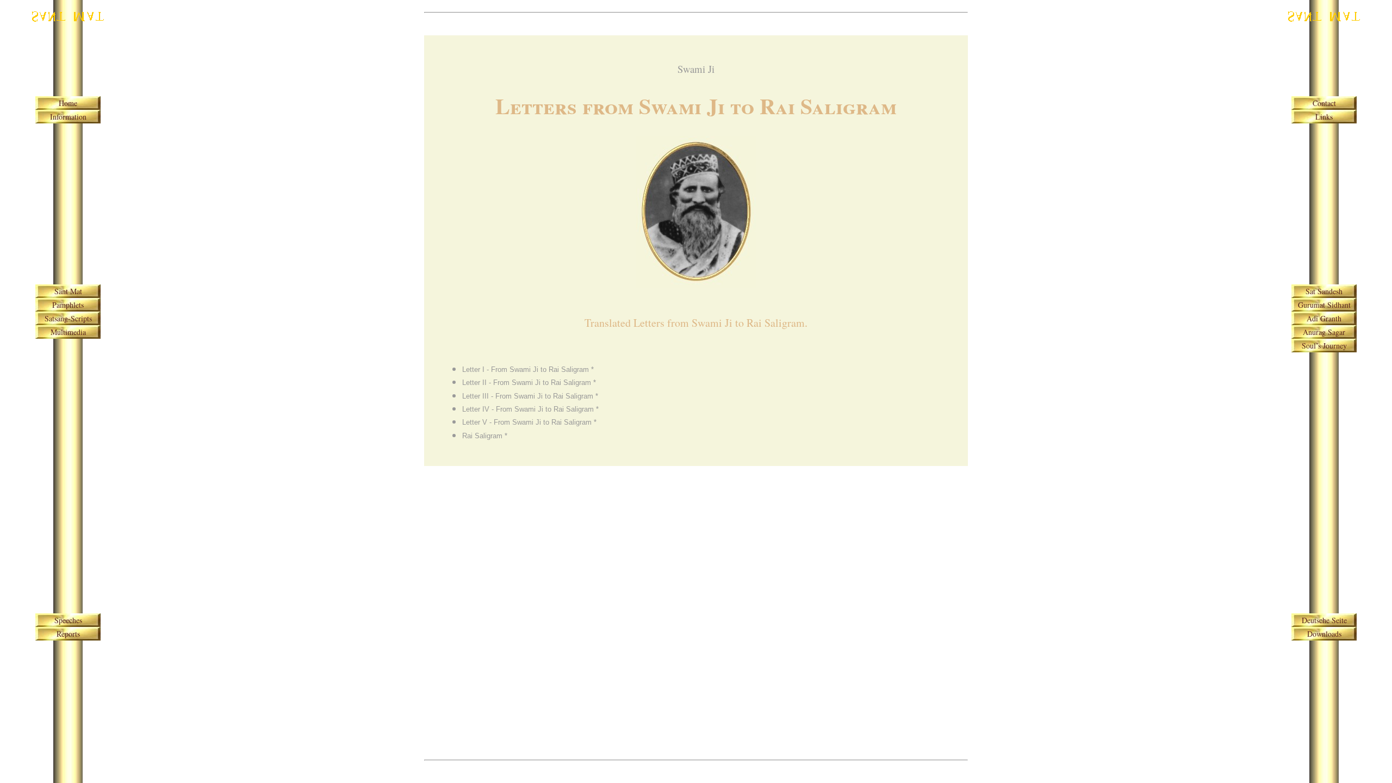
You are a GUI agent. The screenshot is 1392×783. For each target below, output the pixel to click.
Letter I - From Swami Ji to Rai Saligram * (528, 369)
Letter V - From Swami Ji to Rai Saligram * (529, 422)
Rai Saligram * (484, 436)
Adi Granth (1324, 318)
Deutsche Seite (1324, 620)
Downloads (1324, 634)
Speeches (68, 620)
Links (1324, 116)
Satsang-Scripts (68, 318)
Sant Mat (68, 291)
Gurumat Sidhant (1324, 305)
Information (68, 116)
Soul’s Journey (1324, 345)
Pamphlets (68, 305)
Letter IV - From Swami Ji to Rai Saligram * (530, 409)
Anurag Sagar (1324, 332)
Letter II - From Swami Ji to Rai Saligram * (529, 382)
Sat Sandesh (1324, 291)
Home (68, 103)
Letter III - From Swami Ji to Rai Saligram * (530, 396)
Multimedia (68, 332)
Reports (68, 634)
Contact (1324, 103)
